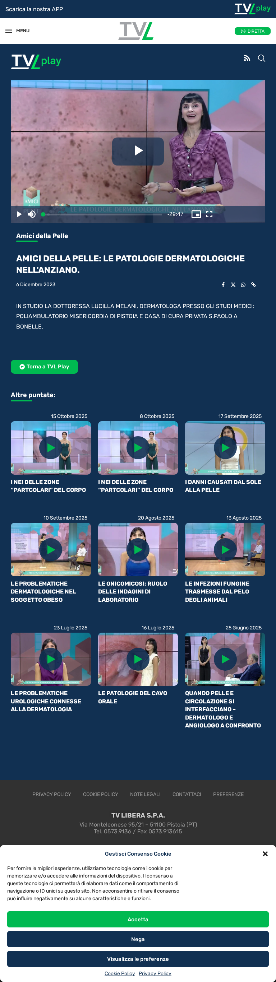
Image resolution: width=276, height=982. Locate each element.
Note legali (145, 794)
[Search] (261, 59)
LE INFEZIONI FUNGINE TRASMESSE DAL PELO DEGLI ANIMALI (217, 591)
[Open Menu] (8, 31)
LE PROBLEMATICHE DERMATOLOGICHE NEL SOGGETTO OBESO (43, 591)
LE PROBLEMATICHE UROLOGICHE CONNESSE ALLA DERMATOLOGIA (46, 701)
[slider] (39, 214)
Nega (138, 939)
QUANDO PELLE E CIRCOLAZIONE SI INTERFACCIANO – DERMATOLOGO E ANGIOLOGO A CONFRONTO (223, 709)
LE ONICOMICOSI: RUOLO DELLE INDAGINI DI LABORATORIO (132, 591)
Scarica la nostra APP (34, 9)
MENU (19, 30)
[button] (265, 853)
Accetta (138, 919)
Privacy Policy (155, 974)
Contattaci (186, 794)
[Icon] (50, 447)
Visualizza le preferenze (138, 959)
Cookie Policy (120, 974)
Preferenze (228, 794)
